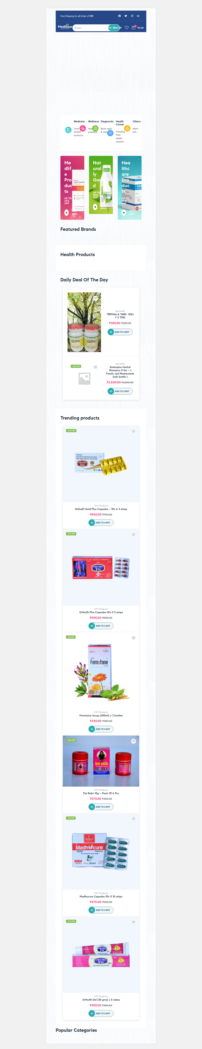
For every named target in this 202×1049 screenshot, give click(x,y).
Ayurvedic (120, 311)
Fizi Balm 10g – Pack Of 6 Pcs (101, 793)
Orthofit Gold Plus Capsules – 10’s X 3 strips (101, 509)
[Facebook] (119, 16)
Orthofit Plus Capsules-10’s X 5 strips (101, 612)
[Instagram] (132, 16)
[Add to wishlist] (95, 298)
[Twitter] (126, 16)
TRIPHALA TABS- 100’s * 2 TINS (120, 316)
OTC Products (101, 505)
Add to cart (122, 332)
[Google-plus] (138, 16)
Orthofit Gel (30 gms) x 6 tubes (101, 999)
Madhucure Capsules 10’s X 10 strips (101, 896)
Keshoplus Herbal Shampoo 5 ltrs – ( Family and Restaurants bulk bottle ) (120, 371)
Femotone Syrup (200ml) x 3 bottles (101, 715)
